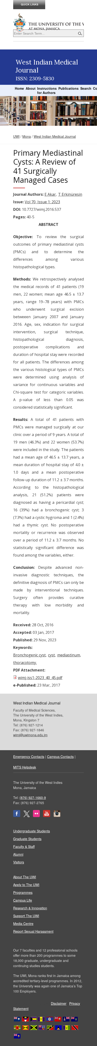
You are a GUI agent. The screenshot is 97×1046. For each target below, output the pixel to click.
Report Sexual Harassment (33, 931)
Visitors (18, 862)
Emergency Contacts (28, 756)
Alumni (18, 854)
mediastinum (68, 655)
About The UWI (24, 877)
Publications (68, 88)
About (31, 88)
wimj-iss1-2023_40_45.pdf (40, 677)
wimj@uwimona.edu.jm (30, 735)
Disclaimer (58, 1003)
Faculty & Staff (24, 846)
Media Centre (23, 923)
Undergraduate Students (31, 831)
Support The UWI (26, 915)
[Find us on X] (27, 815)
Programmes (22, 892)
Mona (26, 136)
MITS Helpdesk (24, 767)
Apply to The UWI (26, 884)
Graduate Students (27, 838)
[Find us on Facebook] (16, 815)
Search (85, 88)
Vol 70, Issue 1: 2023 (42, 201)
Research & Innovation (30, 908)
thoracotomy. (25, 662)
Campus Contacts (60, 756)
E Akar (50, 194)
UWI (16, 136)
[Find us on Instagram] (57, 815)
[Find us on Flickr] (36, 815)
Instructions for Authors (47, 90)
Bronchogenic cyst (29, 655)
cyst (51, 655)
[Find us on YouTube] (46, 815)
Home (19, 88)
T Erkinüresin (70, 194)
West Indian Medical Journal (55, 136)
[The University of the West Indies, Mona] (48, 22)
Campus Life (22, 900)
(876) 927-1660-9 (33, 797)
